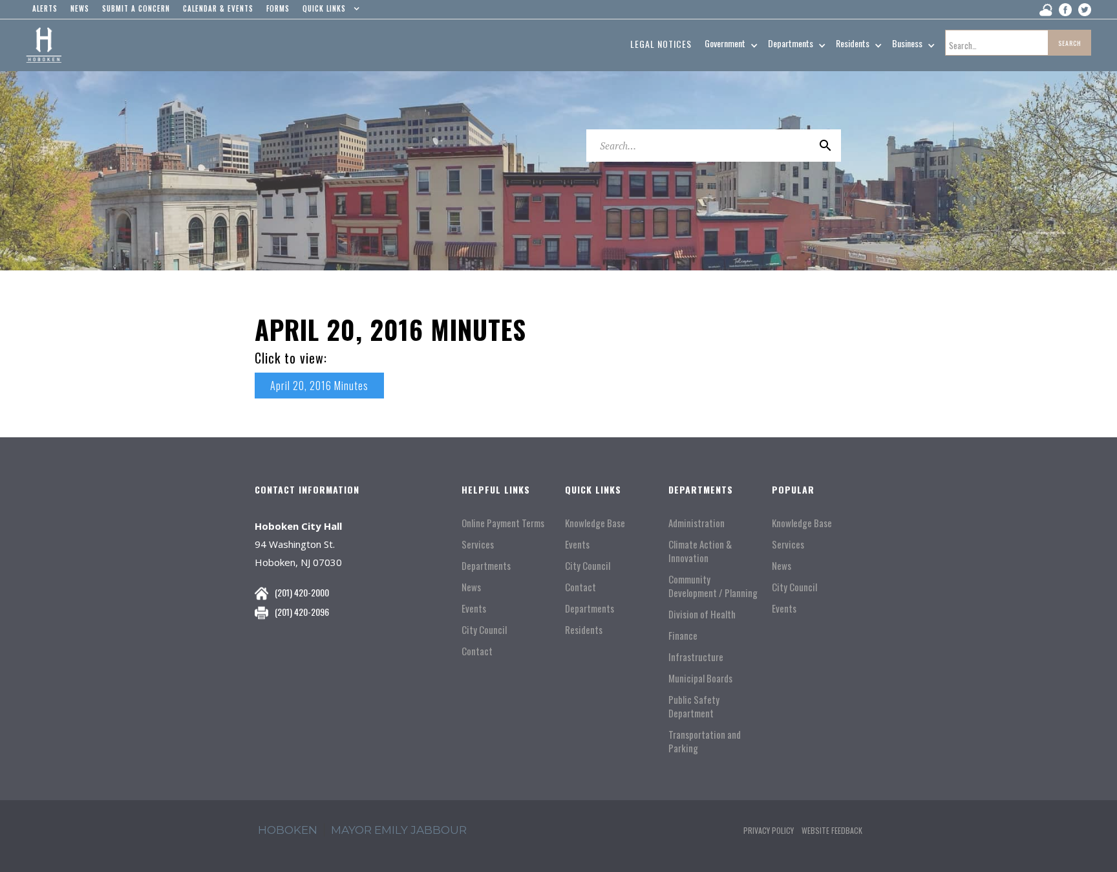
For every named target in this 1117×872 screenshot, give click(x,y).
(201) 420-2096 (302, 611)
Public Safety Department (693, 706)
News (471, 587)
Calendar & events (218, 8)
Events (474, 608)
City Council (484, 630)
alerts (45, 8)
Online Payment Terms (503, 523)
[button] (328, 11)
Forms (278, 8)
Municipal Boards (700, 678)
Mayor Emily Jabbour (399, 829)
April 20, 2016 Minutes (319, 385)
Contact (477, 651)
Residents (583, 630)
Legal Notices (661, 43)
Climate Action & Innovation (700, 551)
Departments (486, 565)
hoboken (287, 829)
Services (478, 544)
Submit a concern (136, 8)
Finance (682, 635)
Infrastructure (695, 657)
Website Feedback (832, 830)
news (79, 8)
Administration (696, 523)
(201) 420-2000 (302, 592)
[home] (43, 45)
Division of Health (702, 614)
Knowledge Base (595, 523)
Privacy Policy (768, 830)
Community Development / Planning (713, 586)
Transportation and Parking (704, 741)
